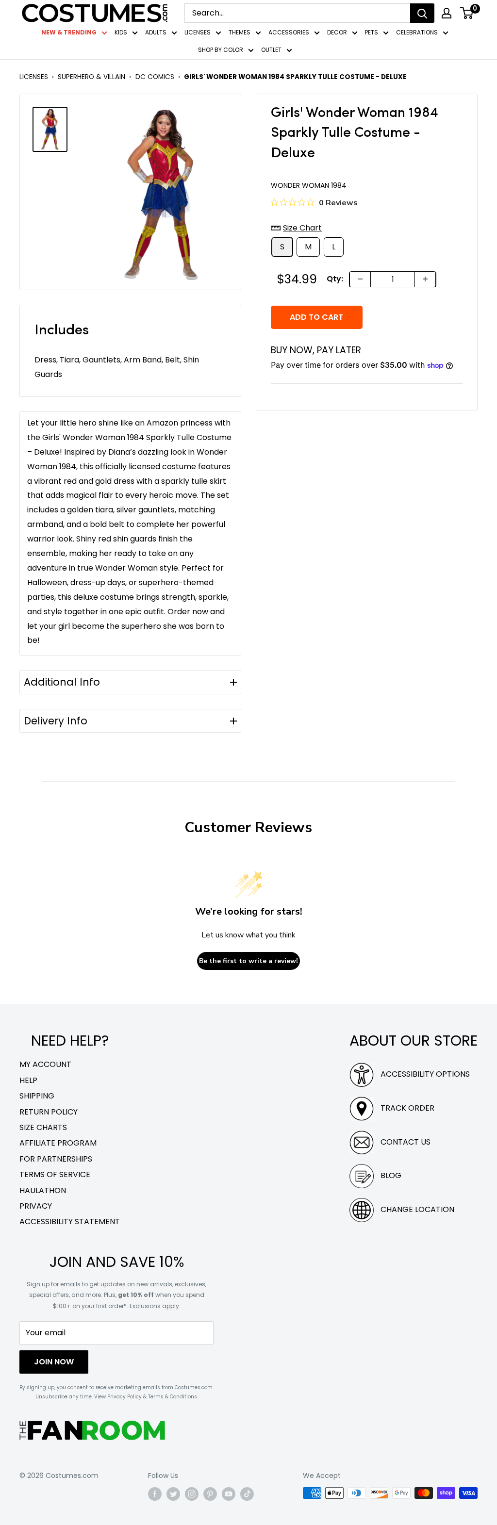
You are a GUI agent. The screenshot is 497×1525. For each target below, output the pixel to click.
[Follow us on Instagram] (192, 1494)
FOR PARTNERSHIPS (55, 1158)
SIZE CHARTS (43, 1127)
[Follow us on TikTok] (247, 1494)
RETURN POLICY (48, 1111)
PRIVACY (35, 1206)
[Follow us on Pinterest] (210, 1494)
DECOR (337, 32)
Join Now (54, 1361)
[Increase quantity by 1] (425, 279)
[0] (467, 13)
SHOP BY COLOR (220, 50)
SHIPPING (36, 1095)
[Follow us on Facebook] (155, 1494)
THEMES (239, 32)
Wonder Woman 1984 (309, 185)
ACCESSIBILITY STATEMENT (69, 1221)
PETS (371, 32)
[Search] (422, 13)
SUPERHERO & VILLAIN (91, 77)
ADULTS (155, 32)
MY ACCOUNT (45, 1064)
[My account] (446, 13)
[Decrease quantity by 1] (360, 279)
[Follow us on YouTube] (228, 1494)
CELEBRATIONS (417, 32)
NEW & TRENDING (69, 32)
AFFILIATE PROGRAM (58, 1142)
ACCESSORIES (288, 32)
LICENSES (197, 32)
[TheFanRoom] (92, 1430)
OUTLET (271, 50)
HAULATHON (42, 1190)
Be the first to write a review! (248, 961)
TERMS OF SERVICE (54, 1174)
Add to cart (316, 317)
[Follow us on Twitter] (173, 1494)
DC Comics (154, 77)
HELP (28, 1080)
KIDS (121, 32)
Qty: (335, 278)
